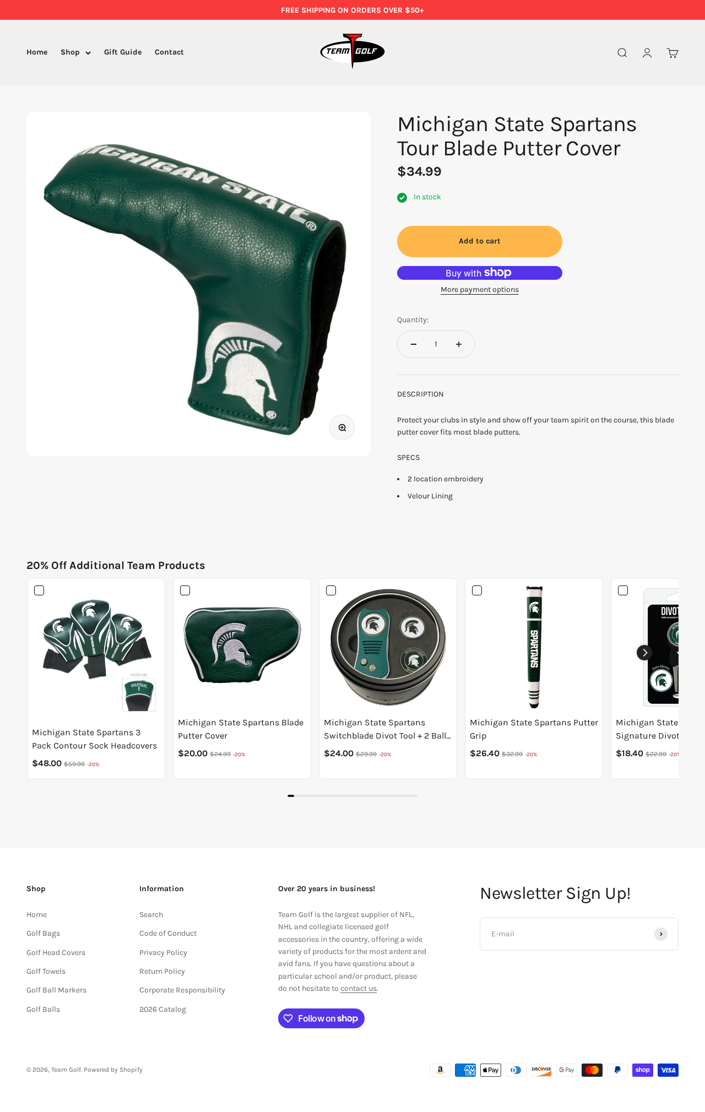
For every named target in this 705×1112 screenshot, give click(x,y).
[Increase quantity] (459, 344)
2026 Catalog (162, 1009)
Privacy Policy (163, 952)
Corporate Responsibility (182, 990)
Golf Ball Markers (56, 990)
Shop (70, 52)
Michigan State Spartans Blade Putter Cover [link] (240, 729)
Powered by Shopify (113, 1069)
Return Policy (162, 971)
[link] (96, 652)
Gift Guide (123, 52)
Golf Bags (43, 933)
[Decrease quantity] (414, 344)
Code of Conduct (168, 933)
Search (151, 914)
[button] (644, 652)
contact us (358, 988)
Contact (169, 52)
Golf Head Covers (55, 952)
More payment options (480, 289)
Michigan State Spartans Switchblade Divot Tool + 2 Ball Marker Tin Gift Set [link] (385, 729)
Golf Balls (43, 1009)
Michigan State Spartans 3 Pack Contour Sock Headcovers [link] (94, 739)
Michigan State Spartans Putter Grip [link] (534, 729)
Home (36, 52)
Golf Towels (46, 971)
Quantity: (413, 319)
